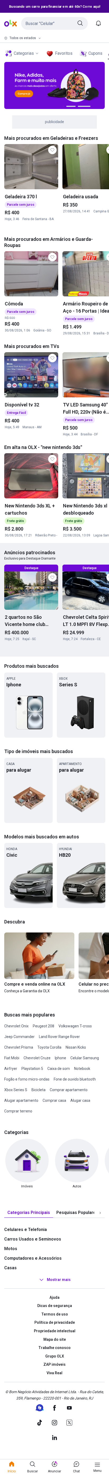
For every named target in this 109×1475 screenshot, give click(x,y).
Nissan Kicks (76, 1047)
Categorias (24, 53)
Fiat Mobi (11, 1058)
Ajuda (54, 1297)
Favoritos (63, 53)
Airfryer (10, 1068)
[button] (54, 23)
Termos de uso (54, 1314)
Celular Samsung (84, 1058)
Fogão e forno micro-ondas (26, 1079)
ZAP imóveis (54, 1364)
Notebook (82, 1068)
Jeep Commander (19, 1037)
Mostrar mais (59, 1280)
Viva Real (54, 1373)
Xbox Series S (15, 1090)
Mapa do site (54, 1339)
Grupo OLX (54, 1356)
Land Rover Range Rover (59, 1037)
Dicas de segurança (54, 1306)
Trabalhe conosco (54, 1348)
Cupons (95, 53)
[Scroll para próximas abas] (100, 1212)
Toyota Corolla (49, 1047)
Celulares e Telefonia (25, 1229)
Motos (10, 1248)
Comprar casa (54, 1100)
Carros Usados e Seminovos (32, 1239)
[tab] (28, 1213)
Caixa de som (58, 1068)
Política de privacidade (54, 1322)
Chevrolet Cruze (37, 1058)
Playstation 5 (32, 1068)
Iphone (60, 1058)
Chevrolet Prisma (18, 1047)
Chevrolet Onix (16, 1026)
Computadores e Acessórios (33, 1258)
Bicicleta (38, 1090)
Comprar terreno (18, 1111)
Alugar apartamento (21, 1100)
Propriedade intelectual (54, 1331)
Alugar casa (80, 1100)
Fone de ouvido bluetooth (75, 1079)
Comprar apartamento (69, 1090)
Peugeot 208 (43, 1026)
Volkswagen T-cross (75, 1026)
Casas (10, 1267)
